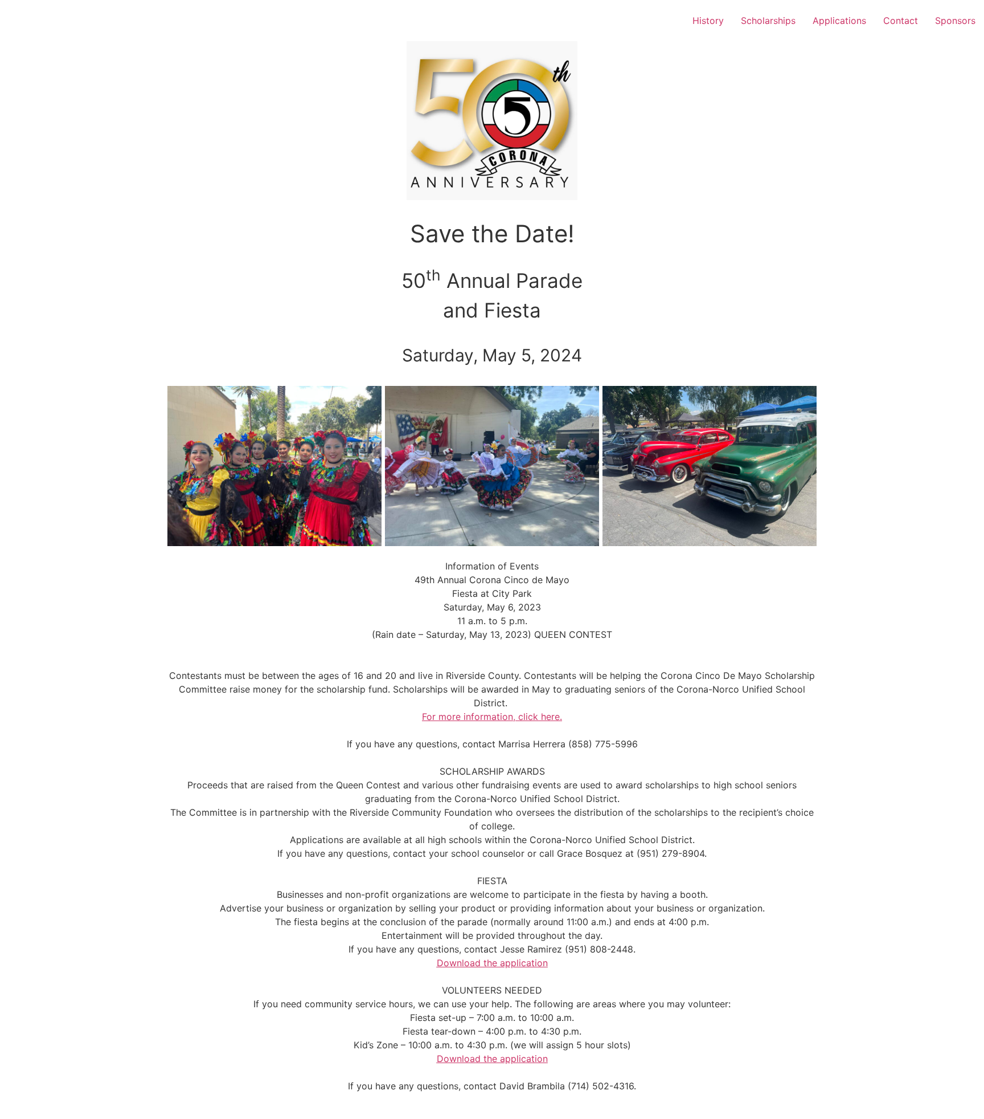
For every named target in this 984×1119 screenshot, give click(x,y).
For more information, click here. (492, 716)
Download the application (492, 963)
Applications (839, 20)
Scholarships (768, 20)
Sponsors (955, 20)
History (708, 20)
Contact (900, 20)
